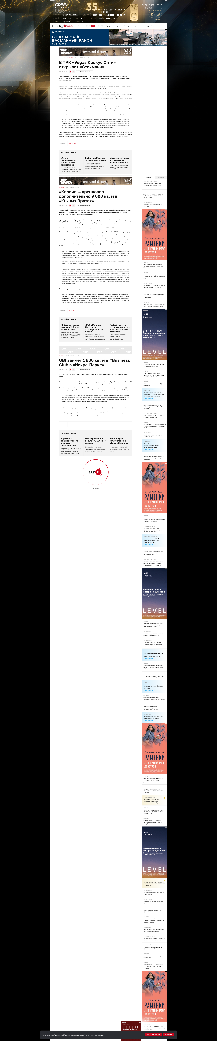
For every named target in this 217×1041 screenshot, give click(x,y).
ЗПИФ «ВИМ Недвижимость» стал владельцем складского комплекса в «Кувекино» (154, 811)
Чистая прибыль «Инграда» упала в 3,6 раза (154, 205)
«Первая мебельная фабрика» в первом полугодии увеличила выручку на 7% (153, 644)
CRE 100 (88, 26)
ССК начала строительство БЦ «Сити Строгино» (155, 384)
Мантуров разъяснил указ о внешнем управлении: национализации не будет (151, 801)
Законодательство (149, 526)
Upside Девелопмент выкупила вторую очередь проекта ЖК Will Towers (153, 266)
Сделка (146, 262)
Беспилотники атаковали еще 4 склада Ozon (153, 956)
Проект (146, 272)
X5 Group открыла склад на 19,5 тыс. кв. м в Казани (70, 327)
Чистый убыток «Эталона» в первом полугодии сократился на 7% (154, 286)
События (146, 818)
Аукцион (146, 302)
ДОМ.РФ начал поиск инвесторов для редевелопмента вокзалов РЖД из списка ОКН (154, 1028)
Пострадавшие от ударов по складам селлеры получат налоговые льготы (154, 939)
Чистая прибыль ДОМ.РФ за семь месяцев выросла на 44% (153, 717)
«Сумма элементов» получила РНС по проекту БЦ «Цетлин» (154, 365)
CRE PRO (100, 26)
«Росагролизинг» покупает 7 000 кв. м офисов (95, 440)
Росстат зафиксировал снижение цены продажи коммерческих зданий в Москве (153, 553)
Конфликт (147, 441)
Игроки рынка (148, 202)
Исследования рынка (150, 181)
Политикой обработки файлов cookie (97, 1035)
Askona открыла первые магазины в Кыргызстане (154, 893)
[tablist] (154, 177)
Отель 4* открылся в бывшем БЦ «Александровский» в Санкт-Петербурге (153, 822)
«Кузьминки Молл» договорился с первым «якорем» (119, 160)
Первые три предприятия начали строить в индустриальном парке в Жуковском (153, 667)
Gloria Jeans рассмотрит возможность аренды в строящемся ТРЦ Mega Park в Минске (154, 707)
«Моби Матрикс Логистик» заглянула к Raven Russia (94, 328)
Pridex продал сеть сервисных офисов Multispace (152, 911)
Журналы (118, 26)
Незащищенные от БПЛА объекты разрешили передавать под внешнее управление (154, 883)
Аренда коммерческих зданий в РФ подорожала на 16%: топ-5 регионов (153, 406)
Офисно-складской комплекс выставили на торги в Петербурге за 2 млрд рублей (154, 920)
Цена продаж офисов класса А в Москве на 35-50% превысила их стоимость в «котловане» (154, 394)
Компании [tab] (161, 177)
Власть (146, 371)
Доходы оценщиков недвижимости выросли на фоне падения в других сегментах (154, 458)
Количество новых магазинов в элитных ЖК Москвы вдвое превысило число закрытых (152, 185)
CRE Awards (80, 26)
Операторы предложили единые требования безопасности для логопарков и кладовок (153, 780)
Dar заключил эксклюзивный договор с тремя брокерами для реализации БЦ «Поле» (155, 426)
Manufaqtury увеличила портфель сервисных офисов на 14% (153, 634)
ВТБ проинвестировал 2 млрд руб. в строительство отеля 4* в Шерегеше (154, 295)
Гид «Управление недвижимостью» (134, 26)
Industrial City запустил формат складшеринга (153, 435)
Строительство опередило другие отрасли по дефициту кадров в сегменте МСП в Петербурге (153, 563)
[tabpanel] (154, 610)
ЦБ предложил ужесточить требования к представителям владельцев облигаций (153, 530)
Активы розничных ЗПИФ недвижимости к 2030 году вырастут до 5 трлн (152, 540)
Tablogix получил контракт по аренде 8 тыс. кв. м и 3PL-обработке (120, 328)
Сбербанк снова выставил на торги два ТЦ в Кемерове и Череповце (154, 305)
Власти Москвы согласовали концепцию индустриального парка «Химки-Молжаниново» (154, 519)
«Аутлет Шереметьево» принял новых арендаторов (68, 161)
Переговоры (147, 704)
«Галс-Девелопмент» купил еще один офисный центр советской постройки (153, 686)
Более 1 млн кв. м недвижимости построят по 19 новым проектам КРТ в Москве (154, 966)
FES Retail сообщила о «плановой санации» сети (153, 902)
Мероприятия (109, 26)
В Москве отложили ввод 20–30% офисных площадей (153, 947)
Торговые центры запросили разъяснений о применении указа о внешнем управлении (154, 375)
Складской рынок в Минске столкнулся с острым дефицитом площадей (153, 790)
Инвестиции (147, 390)
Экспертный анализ (150, 650)
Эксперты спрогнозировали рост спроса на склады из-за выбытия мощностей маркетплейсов (153, 654)
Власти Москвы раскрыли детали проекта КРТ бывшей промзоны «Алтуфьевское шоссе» (153, 625)
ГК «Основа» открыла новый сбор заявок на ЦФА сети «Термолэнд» (154, 676)
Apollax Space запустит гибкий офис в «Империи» (119, 440)
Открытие (70, 57)
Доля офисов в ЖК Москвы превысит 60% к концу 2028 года (154, 416)
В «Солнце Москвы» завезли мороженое (95, 159)
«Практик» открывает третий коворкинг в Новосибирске (70, 441)
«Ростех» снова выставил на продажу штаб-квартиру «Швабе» (154, 698)
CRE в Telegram (148, 398)
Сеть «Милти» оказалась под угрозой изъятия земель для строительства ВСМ (152, 445)
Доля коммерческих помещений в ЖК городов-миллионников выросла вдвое (153, 195)
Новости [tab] (148, 177)
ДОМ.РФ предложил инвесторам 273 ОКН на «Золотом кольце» (154, 930)
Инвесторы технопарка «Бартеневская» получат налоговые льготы (154, 276)
